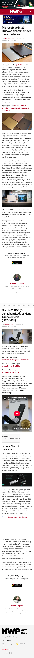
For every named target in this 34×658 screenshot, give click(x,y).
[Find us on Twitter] (2, 653)
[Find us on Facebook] (4, 653)
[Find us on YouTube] (7, 653)
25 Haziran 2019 (21, 38)
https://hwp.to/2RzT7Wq (11, 372)
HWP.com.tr (5, 644)
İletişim (9, 640)
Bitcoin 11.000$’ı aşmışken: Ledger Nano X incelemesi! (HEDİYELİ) (15, 108)
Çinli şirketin (20, 65)
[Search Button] (31, 12)
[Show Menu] (3, 12)
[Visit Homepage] (17, 11)
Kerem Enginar (8, 324)
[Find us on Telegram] (12, 653)
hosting (10, 644)
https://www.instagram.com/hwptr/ (15, 360)
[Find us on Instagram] (9, 653)
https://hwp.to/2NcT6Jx (11, 366)
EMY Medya (14, 637)
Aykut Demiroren (9, 38)
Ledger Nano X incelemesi (13, 438)
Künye (3, 640)
